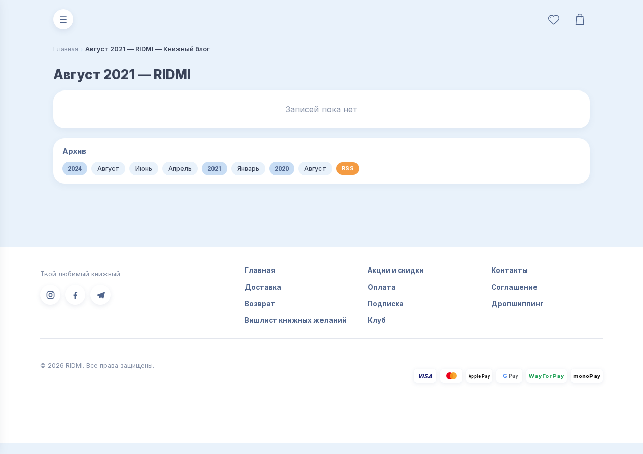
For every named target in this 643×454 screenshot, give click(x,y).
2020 (282, 168)
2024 (75, 168)
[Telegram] (100, 295)
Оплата (382, 287)
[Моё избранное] (554, 19)
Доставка (263, 287)
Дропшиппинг (517, 304)
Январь (248, 168)
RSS (348, 168)
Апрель (180, 168)
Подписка (386, 304)
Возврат (260, 304)
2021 (214, 168)
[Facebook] (75, 295)
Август (108, 168)
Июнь (143, 168)
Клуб (377, 320)
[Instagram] (50, 295)
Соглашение (514, 287)
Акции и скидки (396, 270)
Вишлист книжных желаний (296, 320)
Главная (65, 49)
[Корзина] (580, 19)
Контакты (509, 270)
